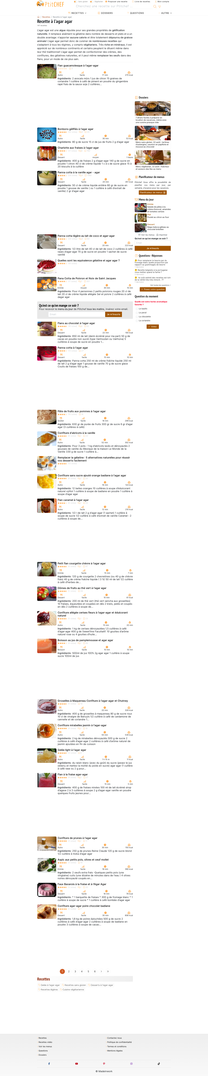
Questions (136, 13)
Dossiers (106, 13)
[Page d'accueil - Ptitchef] (38, 17)
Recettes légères (49, 989)
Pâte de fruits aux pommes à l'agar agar (82, 411)
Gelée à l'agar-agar (50, 985)
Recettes (77, 13)
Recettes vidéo (45, 1042)
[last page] (107, 971)
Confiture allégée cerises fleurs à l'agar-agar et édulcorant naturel (93, 614)
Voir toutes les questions (159, 285)
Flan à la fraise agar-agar (73, 774)
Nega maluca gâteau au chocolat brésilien (158, 228)
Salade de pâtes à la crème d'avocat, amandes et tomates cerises (159, 209)
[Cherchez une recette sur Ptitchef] (155, 6)
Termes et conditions (116, 1046)
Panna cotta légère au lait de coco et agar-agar (86, 235)
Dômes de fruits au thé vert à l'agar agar (82, 588)
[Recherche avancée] (159, 6)
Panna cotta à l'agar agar (73, 347)
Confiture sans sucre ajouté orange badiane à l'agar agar (92, 475)
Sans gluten (83, 1)
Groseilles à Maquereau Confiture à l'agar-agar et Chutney (93, 700)
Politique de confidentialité (119, 1042)
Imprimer (163, 235)
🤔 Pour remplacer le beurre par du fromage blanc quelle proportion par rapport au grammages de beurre (151, 262)
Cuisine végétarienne (73, 989)
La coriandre (144, 320)
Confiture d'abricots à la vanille (76, 432)
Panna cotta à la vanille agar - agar (79, 172)
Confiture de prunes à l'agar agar (77, 838)
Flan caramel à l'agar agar (73, 499)
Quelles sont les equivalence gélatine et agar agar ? (89, 260)
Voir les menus (147, 235)
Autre (165, 13)
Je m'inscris (113, 314)
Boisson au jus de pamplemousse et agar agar (85, 640)
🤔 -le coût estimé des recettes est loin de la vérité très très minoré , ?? (153, 279)
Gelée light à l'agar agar (72, 749)
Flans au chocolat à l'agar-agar (76, 323)
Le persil (142, 312)
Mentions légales (115, 1051)
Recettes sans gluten (75, 985)
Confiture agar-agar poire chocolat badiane (84, 905)
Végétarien (98, 1)
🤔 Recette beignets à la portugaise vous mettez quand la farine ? (151, 271)
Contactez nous (114, 1038)
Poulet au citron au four (158, 217)
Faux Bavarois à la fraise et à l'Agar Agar (82, 884)
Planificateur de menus (151, 192)
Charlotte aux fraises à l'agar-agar (78, 147)
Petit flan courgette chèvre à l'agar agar (82, 563)
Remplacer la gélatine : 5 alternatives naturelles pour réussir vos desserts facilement (94, 459)
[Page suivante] (101, 971)
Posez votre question (154, 289)
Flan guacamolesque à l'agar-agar (78, 65)
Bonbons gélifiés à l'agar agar (75, 129)
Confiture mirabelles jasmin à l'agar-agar (82, 725)
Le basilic (143, 308)
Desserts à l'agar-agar (102, 985)
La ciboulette (145, 316)
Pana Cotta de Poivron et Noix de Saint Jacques (87, 278)
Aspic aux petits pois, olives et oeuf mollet (83, 859)
